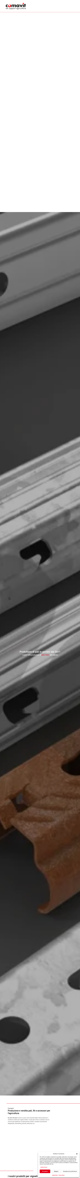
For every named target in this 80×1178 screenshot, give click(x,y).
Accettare (45, 1171)
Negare (56, 1171)
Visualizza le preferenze (70, 1171)
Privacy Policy (62, 1175)
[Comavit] (10, 6)
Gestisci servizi (43, 1167)
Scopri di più (13, 1157)
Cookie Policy (55, 1175)
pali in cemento (40, 655)
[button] (77, 1154)
